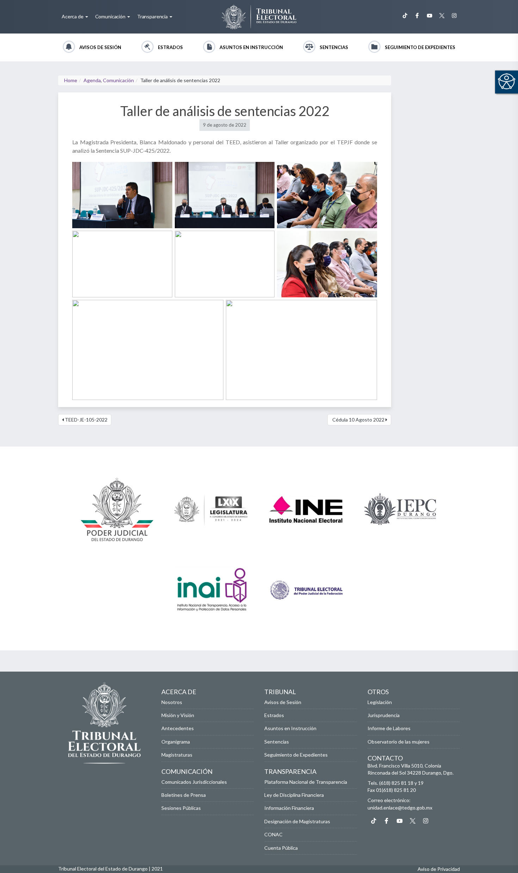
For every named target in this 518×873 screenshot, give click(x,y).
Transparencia (153, 16)
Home (70, 80)
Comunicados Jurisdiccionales (194, 782)
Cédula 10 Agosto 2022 (358, 420)
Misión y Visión (177, 715)
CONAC (273, 834)
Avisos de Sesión (100, 47)
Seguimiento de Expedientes (420, 47)
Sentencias (334, 47)
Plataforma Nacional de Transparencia (305, 782)
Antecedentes (177, 728)
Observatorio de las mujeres (399, 742)
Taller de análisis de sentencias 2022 (224, 111)
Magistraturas (176, 755)
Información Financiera (289, 808)
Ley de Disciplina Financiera (294, 795)
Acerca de (73, 16)
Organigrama (175, 742)
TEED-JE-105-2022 (85, 420)
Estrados (170, 47)
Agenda (92, 80)
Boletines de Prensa (183, 795)
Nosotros (171, 702)
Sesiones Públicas (181, 808)
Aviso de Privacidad (439, 869)
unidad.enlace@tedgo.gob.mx (400, 808)
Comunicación (111, 16)
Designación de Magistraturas (297, 821)
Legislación (380, 702)
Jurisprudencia (384, 715)
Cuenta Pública (281, 848)
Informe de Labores (389, 728)
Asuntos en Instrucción (251, 47)
